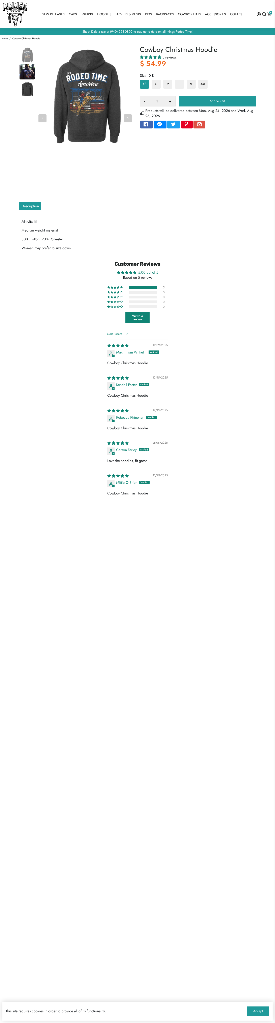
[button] (151, 57)
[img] (118, 345)
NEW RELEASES (53, 14)
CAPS (73, 14)
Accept (258, 1011)
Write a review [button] (137, 317)
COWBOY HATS (189, 14)
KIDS (148, 14)
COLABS (236, 14)
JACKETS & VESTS (128, 14)
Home (5, 38)
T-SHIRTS (87, 14)
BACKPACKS (165, 14)
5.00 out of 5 (148, 272)
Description (30, 206)
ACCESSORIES (215, 14)
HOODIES (104, 14)
